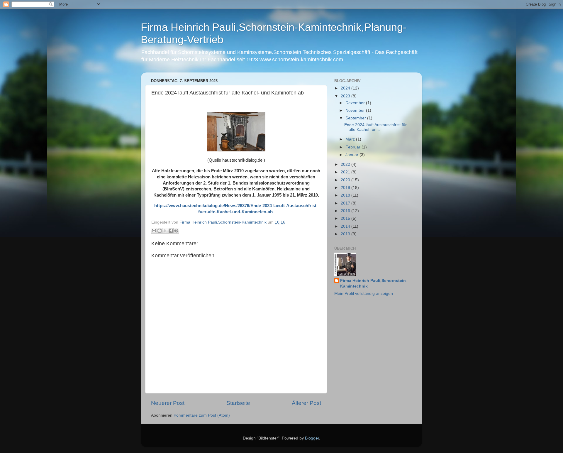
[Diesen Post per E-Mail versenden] (154, 231)
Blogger (312, 438)
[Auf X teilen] (165, 231)
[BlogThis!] (159, 231)
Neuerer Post (167, 403)
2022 (346, 164)
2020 (346, 180)
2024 (346, 88)
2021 (346, 172)
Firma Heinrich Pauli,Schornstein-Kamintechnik (373, 283)
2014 (346, 226)
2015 (346, 218)
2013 (346, 234)
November (355, 110)
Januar (352, 155)
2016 (346, 211)
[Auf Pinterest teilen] (176, 231)
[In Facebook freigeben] (171, 231)
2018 (346, 195)
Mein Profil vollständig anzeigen (363, 293)
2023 (346, 96)
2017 (346, 203)
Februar (353, 147)
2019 (346, 187)
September (356, 118)
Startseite (238, 403)
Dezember (355, 103)
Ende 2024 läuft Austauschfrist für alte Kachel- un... (375, 127)
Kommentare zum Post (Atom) (202, 415)
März (350, 139)
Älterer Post (306, 403)
